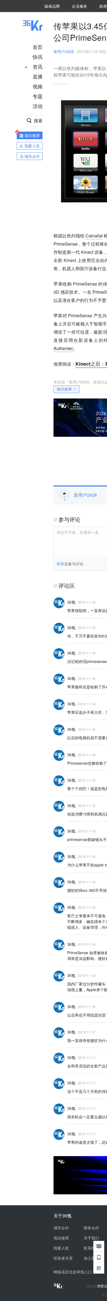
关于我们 (91, 1238)
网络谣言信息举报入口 (73, 1271)
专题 (38, 96)
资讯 (38, 66)
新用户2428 (64, 51)
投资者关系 (63, 1258)
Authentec (63, 348)
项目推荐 (64, 389)
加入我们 (91, 1258)
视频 (38, 86)
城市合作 (61, 1227)
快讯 (38, 56)
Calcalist (94, 235)
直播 (38, 76)
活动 (38, 105)
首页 (38, 46)
